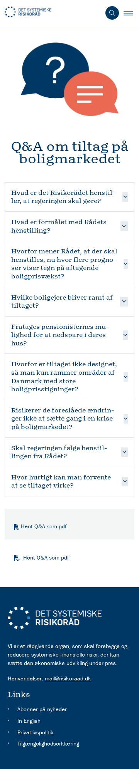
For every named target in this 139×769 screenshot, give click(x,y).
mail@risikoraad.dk (68, 678)
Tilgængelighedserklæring (48, 743)
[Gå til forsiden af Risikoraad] (50, 13)
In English (29, 720)
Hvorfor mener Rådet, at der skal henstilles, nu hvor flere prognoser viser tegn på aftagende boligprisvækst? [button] (64, 263)
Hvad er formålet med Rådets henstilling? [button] (59, 226)
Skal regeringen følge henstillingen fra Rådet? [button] (59, 452)
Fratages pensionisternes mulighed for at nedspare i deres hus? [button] (59, 335)
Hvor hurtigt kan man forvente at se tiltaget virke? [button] (61, 481)
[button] (131, 13)
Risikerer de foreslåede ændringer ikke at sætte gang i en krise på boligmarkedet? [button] (62, 418)
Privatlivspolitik (35, 732)
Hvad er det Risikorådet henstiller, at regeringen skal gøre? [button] (63, 197)
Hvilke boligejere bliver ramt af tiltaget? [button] (62, 301)
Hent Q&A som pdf (44, 526)
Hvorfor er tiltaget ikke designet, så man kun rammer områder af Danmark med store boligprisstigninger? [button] (64, 376)
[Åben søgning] (112, 13)
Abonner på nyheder (42, 709)
